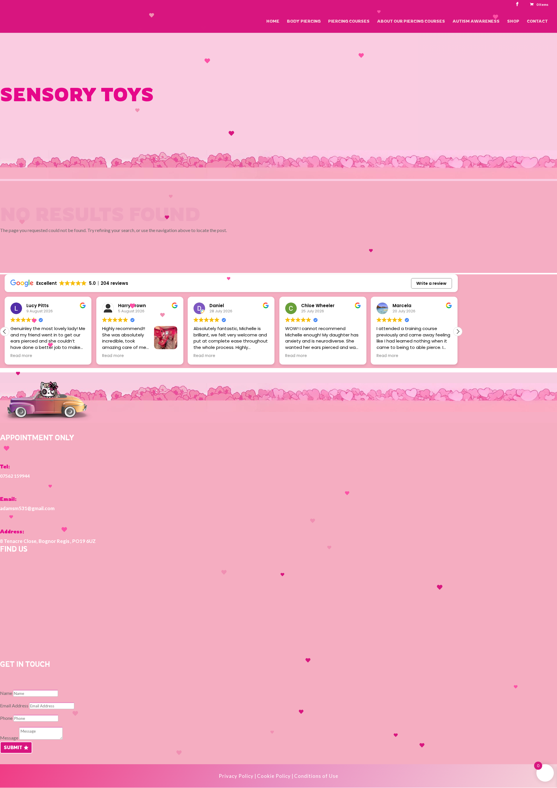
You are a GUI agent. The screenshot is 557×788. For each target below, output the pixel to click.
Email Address (14, 705)
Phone (6, 718)
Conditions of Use (316, 776)
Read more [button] (21, 355)
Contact (537, 21)
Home (272, 21)
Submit (13, 747)
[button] (457, 331)
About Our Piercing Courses (411, 21)
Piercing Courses (349, 21)
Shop (513, 21)
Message (9, 737)
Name (6, 693)
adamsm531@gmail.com (27, 508)
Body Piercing (304, 21)
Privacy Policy (236, 776)
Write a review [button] (431, 283)
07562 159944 (15, 476)
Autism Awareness (476, 21)
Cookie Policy (274, 776)
